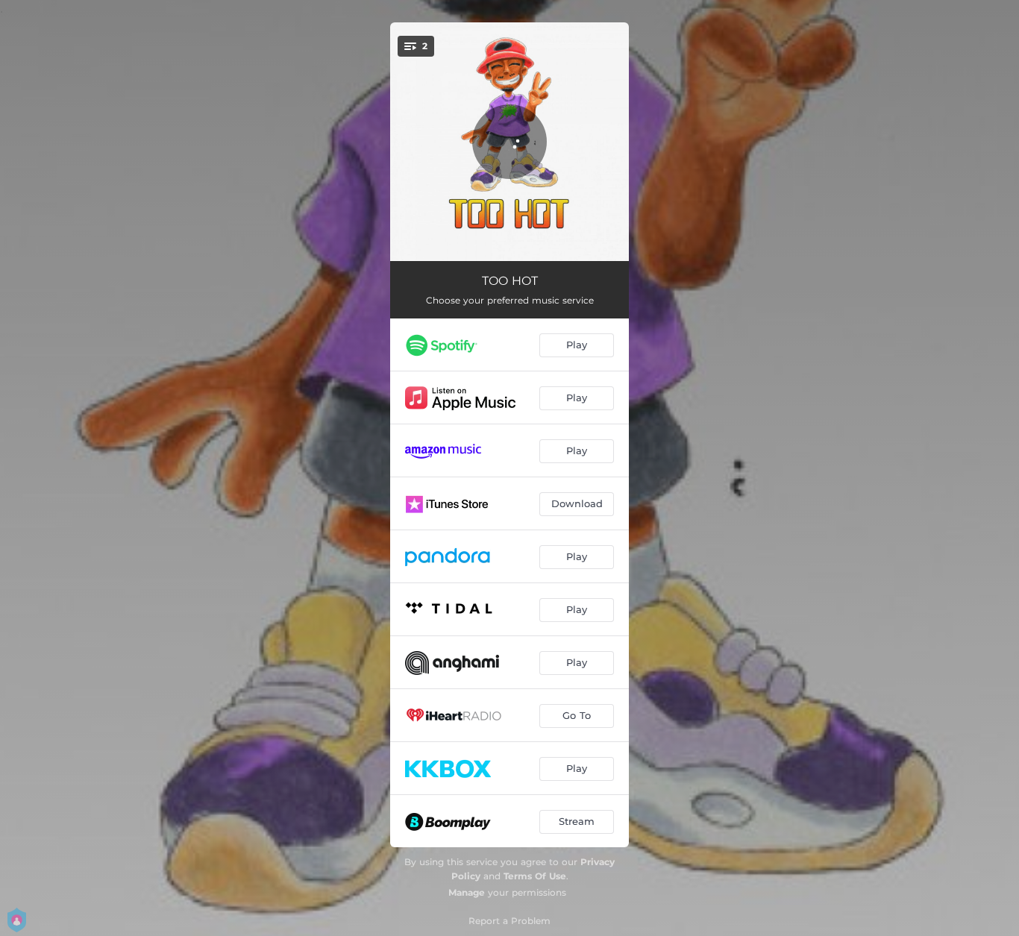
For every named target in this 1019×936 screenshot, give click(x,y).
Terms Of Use (535, 876)
